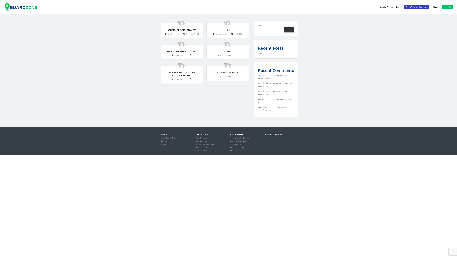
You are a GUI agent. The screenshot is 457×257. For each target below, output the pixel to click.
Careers (164, 141)
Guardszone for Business (240, 138)
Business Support (237, 147)
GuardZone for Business (416, 7)
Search (260, 25)
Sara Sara (261, 75)
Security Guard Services (390, 7)
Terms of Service (202, 147)
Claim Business (236, 144)
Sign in (435, 7)
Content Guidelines (203, 141)
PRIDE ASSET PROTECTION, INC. (182, 51)
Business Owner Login (239, 141)
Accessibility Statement (205, 144)
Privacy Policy (201, 150)
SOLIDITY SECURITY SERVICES (181, 30)
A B (259, 83)
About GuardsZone (168, 138)
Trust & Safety (201, 138)
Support (164, 144)
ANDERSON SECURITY (227, 72)
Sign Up (448, 7)
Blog (232, 150)
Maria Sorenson (264, 107)
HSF (228, 30)
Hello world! (262, 53)
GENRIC (227, 51)
